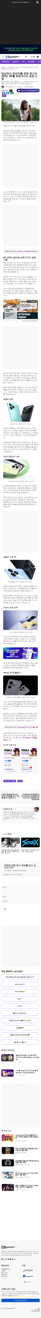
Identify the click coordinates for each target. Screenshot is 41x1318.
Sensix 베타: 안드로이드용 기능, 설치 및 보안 (30, 850)
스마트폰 (14, 431)
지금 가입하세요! (20, 1300)
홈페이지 (4, 67)
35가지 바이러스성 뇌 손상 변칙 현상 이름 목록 (26, 1174)
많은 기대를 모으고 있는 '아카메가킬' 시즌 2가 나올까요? (26, 1186)
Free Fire (17, 1140)
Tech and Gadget (9, 781)
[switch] (38, 57)
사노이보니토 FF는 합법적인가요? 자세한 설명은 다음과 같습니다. (27, 1136)
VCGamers (10, 1308)
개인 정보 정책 (35, 1311)
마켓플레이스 (5, 1269)
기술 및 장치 (11, 67)
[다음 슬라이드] (37, 834)
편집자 (3, 1271)
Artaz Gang (8, 87)
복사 (4, 95)
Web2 (20, 781)
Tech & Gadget (29, 87)
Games (17, 1152)
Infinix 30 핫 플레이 (15, 704)
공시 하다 (4, 1276)
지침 (38, 1308)
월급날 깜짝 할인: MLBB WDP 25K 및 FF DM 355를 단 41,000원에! (27, 1057)
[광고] (20, 23)
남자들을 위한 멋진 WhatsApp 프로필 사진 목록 (27, 1161)
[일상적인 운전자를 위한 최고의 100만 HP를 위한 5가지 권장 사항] (4, 93)
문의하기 (4, 1274)
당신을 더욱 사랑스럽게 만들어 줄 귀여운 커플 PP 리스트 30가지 (10, 851)
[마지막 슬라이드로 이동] (33, 834)
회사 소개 (4, 1273)
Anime (17, 1189)
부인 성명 (37, 1310)
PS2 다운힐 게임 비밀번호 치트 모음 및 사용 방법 (26, 1149)
